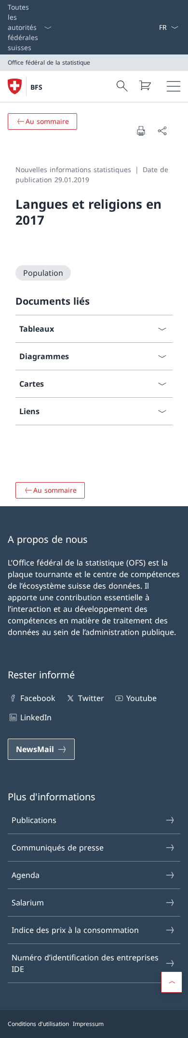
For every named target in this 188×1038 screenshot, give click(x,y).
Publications (34, 820)
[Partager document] (162, 130)
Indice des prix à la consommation (75, 930)
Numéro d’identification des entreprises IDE (85, 963)
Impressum (88, 1024)
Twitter (91, 698)
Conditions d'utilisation (38, 1024)
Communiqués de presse (58, 847)
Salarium (28, 902)
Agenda (26, 875)
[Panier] (144, 85)
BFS (36, 87)
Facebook (37, 698)
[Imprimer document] (140, 130)
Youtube (141, 698)
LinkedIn (36, 717)
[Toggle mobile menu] (173, 86)
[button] (171, 982)
